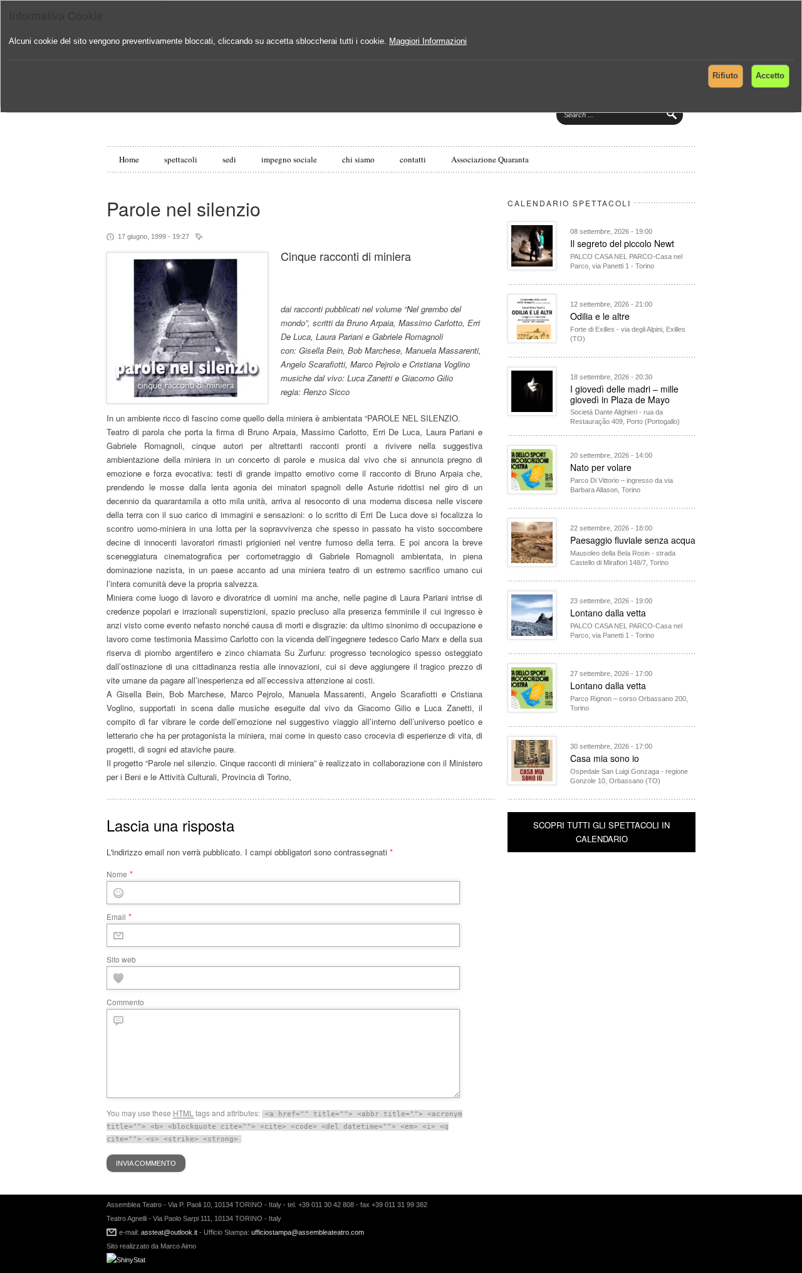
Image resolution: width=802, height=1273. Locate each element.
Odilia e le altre (600, 316)
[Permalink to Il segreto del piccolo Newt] (532, 267)
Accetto (770, 75)
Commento (125, 1001)
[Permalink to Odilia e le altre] (532, 340)
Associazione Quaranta (490, 159)
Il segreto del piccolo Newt (622, 243)
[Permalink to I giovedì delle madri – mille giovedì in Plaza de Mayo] (532, 412)
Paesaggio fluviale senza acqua (632, 540)
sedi (229, 159)
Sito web (121, 959)
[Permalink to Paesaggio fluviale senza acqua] (532, 563)
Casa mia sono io (604, 758)
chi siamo (358, 159)
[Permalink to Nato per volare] (532, 491)
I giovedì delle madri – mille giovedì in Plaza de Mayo (624, 394)
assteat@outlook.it (169, 1232)
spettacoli (180, 159)
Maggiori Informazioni (428, 41)
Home (129, 159)
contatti (413, 159)
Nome (117, 874)
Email (116, 916)
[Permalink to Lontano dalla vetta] (532, 636)
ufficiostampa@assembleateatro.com (306, 1232)
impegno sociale (289, 159)
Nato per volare (601, 467)
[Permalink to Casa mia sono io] (532, 782)
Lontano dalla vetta (608, 612)
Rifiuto (725, 75)
